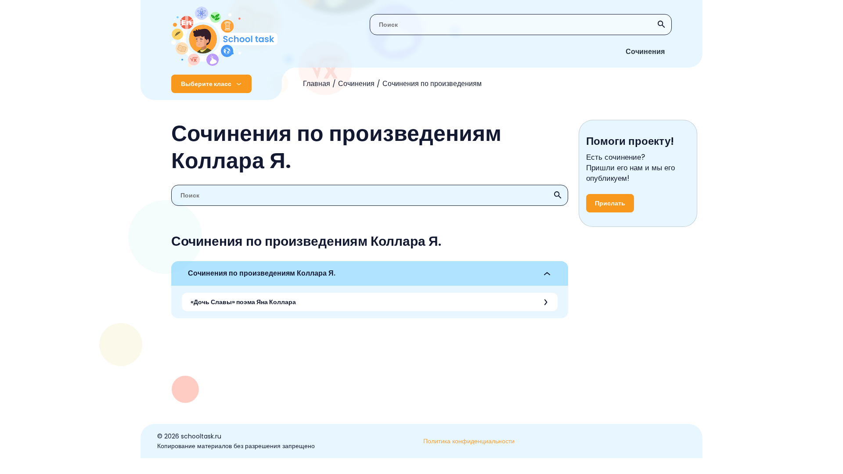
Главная (316, 84)
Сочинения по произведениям (432, 84)
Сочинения (645, 52)
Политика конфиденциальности (469, 441)
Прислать (610, 203)
